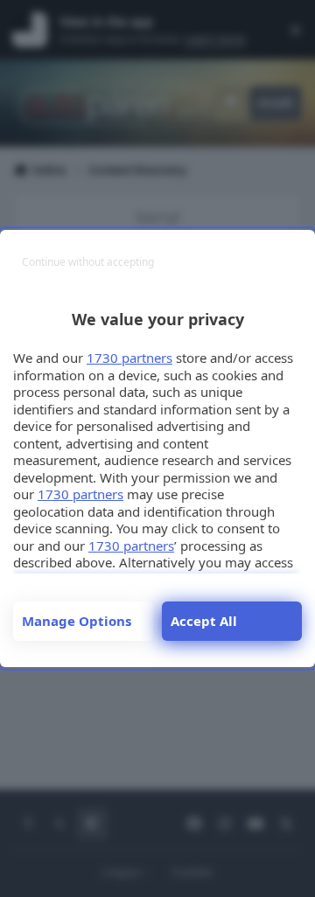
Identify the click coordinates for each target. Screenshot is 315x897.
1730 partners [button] (129, 357)
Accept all (204, 620)
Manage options (76, 620)
